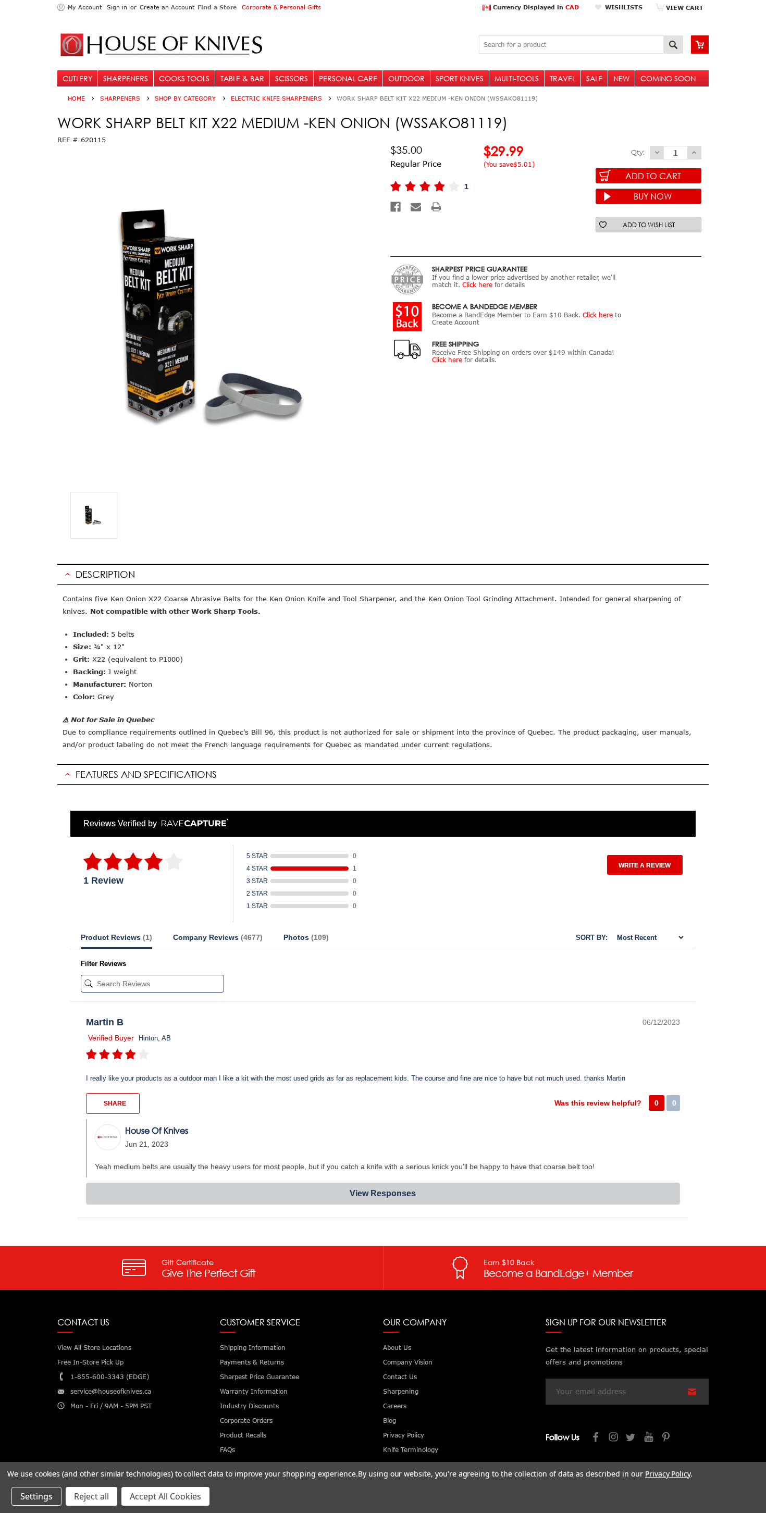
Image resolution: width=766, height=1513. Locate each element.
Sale (594, 78)
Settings (36, 1496)
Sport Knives (460, 78)
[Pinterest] (667, 1438)
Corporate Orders (246, 1420)
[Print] (436, 207)
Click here (477, 285)
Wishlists (624, 7)
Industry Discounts (249, 1406)
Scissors (291, 78)
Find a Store (217, 7)
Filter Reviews (103, 964)
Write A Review (645, 865)
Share (114, 1103)
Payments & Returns (252, 1362)
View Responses (383, 1193)
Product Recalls (243, 1435)
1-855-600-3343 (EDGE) (109, 1377)
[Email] (416, 207)
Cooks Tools (184, 78)
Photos (306, 937)
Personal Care (348, 78)
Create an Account (167, 7)
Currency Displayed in (535, 7)
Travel (562, 78)
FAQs (227, 1450)
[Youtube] (649, 1438)
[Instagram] (614, 1438)
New (621, 78)
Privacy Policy (667, 1474)
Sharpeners (125, 78)
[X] (631, 1438)
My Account (85, 7)
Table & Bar (242, 78)
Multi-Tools (517, 78)
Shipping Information (253, 1347)
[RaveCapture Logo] (192, 823)
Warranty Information (254, 1391)
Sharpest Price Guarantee (259, 1377)
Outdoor (406, 78)
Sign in (117, 7)
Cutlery (77, 78)
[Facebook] (395, 207)
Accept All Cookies (165, 1496)
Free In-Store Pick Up (90, 1362)
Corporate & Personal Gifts (281, 7)
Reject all (91, 1496)
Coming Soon (668, 78)
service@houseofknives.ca (110, 1391)
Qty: (638, 152)
